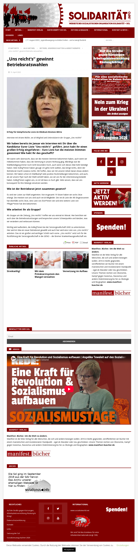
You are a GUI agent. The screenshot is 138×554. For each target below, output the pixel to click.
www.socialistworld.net (79, 510)
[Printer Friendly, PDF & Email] (76, 242)
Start (8, 30)
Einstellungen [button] (123, 545)
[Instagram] (122, 161)
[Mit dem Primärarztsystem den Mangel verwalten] (48, 259)
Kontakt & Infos (119, 30)
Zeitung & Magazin (79, 30)
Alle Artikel (29, 48)
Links (20, 35)
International (101, 30)
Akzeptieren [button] (69, 549)
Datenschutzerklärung (16, 520)
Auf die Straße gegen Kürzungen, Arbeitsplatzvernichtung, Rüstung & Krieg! (21, 513)
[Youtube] (111, 171)
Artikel (18, 30)
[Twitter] (111, 161)
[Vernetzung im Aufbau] (76, 259)
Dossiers (10, 35)
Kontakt (10, 524)
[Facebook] (101, 161)
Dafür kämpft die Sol (57, 30)
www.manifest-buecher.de (102, 445)
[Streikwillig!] (20, 259)
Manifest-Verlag (35, 30)
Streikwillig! (13, 271)
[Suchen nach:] (117, 40)
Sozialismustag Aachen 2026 (18, 537)
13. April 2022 (15, 72)
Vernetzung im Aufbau (75, 271)
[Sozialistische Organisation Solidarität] (69, 26)
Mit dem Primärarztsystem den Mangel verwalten (47, 274)
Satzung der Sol (13, 533)
